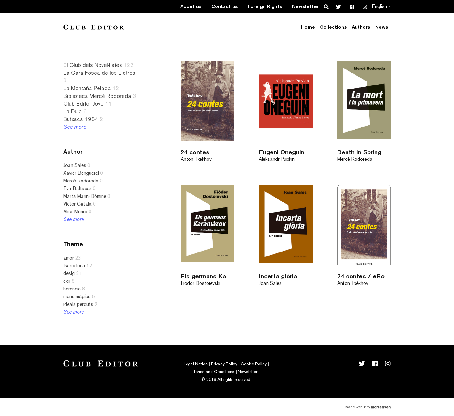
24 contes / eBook (364, 276)
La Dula (72, 111)
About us (191, 6)
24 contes (195, 152)
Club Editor (93, 27)
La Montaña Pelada (87, 88)
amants (20, 318)
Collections (333, 27)
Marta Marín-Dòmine (84, 196)
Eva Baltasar (77, 188)
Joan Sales (74, 165)
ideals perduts (78, 304)
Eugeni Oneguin (281, 152)
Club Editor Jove (83, 103)
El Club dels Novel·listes (92, 65)
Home (308, 27)
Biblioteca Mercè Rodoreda (97, 96)
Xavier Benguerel (81, 173)
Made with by (368, 407)
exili (66, 281)
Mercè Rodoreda (81, 181)
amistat (20, 349)
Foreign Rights (265, 6)
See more (74, 126)
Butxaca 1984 (80, 119)
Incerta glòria (278, 276)
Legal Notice (196, 363)
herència (72, 289)
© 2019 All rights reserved (225, 379)
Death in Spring (359, 152)
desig (69, 273)
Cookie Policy (254, 363)
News (381, 27)
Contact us (225, 6)
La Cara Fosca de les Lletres (99, 72)
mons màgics (76, 296)
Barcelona (74, 265)
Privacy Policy (224, 363)
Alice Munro (75, 211)
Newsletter (305, 6)
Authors (361, 27)
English (379, 6)
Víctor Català (77, 204)
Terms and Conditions (213, 371)
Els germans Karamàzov (207, 276)
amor (68, 258)
